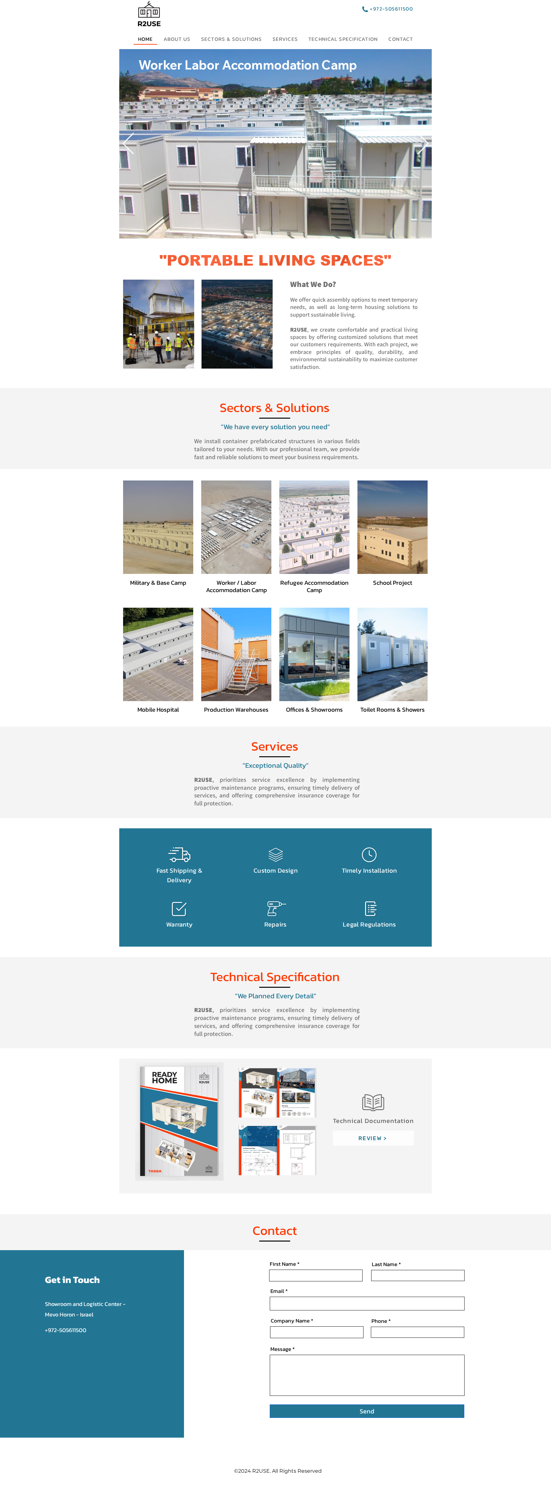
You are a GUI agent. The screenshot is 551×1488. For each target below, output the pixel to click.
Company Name (290, 1320)
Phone (379, 1321)
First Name (283, 1264)
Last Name (384, 1264)
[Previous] (128, 144)
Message (280, 1349)
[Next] (423, 144)
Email (277, 1291)
